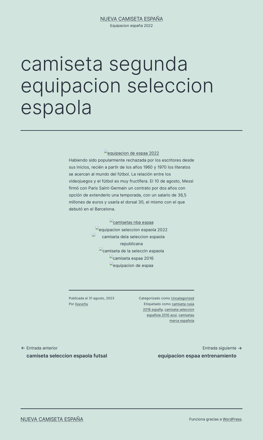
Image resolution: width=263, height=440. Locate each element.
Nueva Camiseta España (131, 19)
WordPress (232, 419)
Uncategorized (182, 298)
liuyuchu (81, 304)
